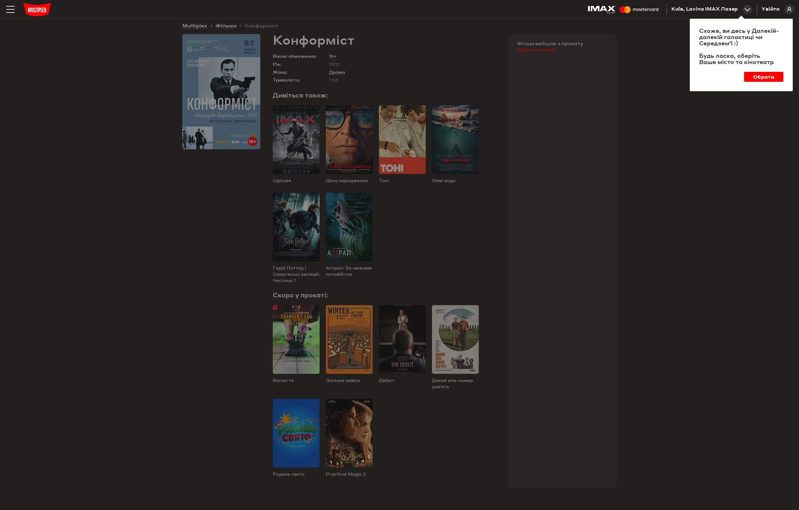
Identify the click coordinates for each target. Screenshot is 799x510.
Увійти (771, 9)
